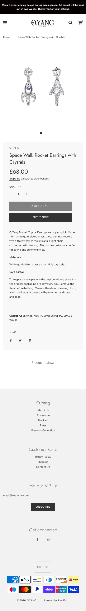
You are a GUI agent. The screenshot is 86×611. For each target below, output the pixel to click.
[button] (41, 133)
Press (43, 425)
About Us (43, 410)
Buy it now (41, 217)
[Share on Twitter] (20, 340)
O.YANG (14, 148)
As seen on (43, 415)
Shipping (14, 178)
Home (6, 37)
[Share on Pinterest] (29, 340)
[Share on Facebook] (10, 340)
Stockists (43, 420)
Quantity (15, 187)
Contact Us (43, 466)
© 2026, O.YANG (26, 600)
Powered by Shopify (54, 600)
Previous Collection (43, 430)
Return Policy (43, 456)
